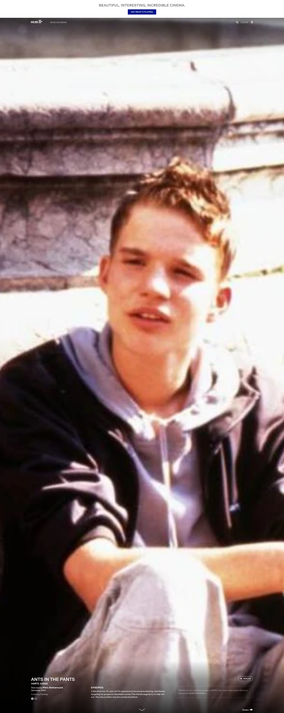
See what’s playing (142, 12)
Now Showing (58, 22)
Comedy (35, 694)
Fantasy (44, 694)
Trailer (247, 678)
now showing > (198, 693)
